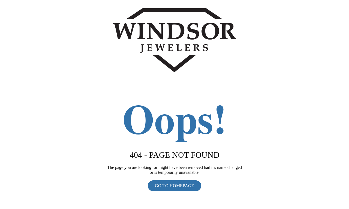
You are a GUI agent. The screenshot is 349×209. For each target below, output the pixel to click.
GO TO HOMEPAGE (174, 185)
